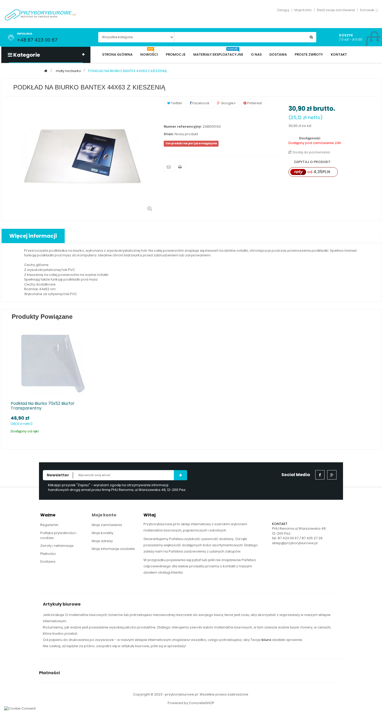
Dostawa (47, 561)
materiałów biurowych (88, 614)
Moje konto (104, 515)
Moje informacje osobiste (113, 548)
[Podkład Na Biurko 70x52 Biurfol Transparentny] (52, 363)
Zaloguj (283, 10)
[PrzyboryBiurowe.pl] (40, 14)
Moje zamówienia (107, 524)
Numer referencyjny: (183, 126)
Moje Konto (303, 10)
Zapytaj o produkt (312, 161)
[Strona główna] (45, 70)
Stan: (169, 134)
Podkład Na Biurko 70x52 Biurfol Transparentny (42, 406)
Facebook (200, 103)
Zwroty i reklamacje (57, 545)
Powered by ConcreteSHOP (191, 702)
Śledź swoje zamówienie (336, 10)
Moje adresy (102, 540)
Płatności (48, 553)
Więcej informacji (33, 235)
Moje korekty (102, 532)
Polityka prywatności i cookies (58, 535)
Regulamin (49, 524)
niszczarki (184, 614)
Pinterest (254, 103)
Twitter (176, 103)
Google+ (228, 103)
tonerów (116, 614)
